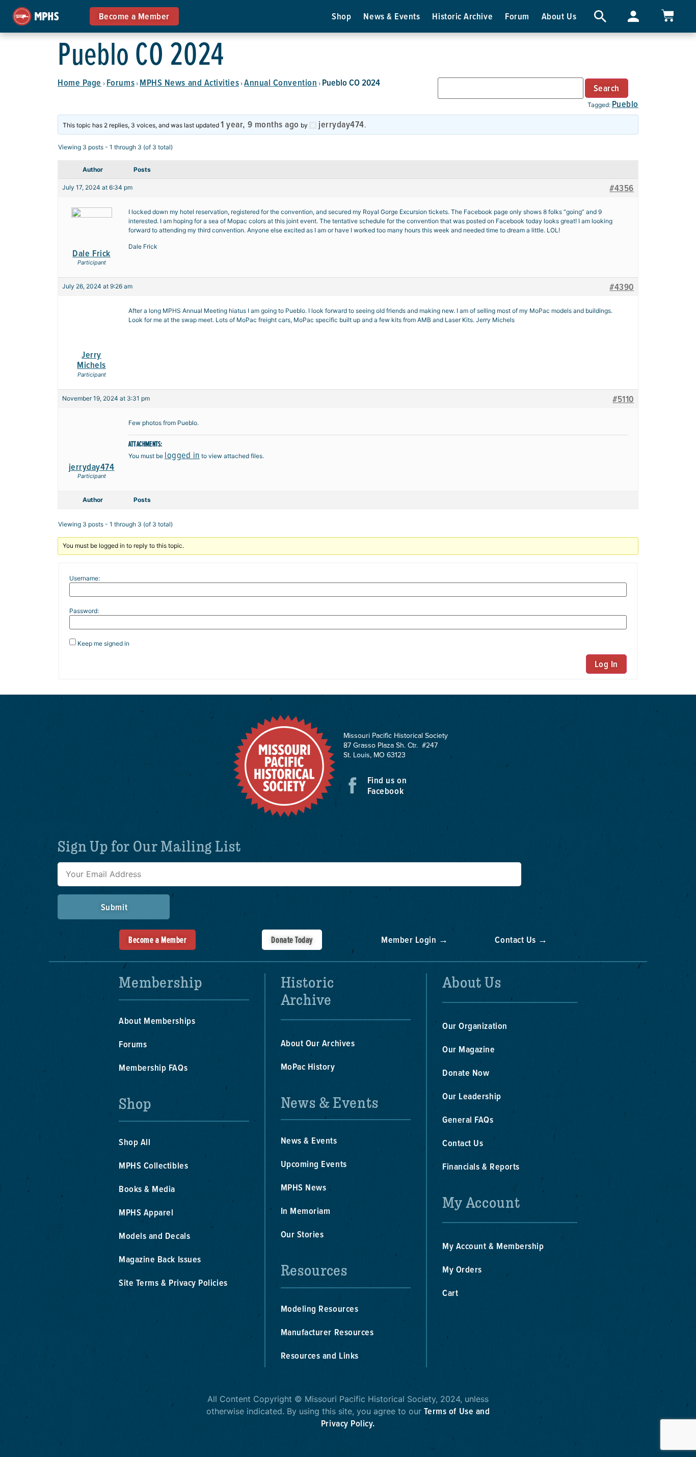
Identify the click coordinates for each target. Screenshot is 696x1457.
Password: (84, 611)
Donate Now (465, 1072)
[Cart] (667, 15)
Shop (341, 16)
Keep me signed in (103, 644)
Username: (84, 578)
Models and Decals (154, 1235)
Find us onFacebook (387, 785)
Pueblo (625, 103)
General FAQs (467, 1119)
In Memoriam (306, 1210)
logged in (182, 454)
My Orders (462, 1269)
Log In (606, 663)
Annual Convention (280, 82)
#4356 (621, 188)
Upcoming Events (314, 1163)
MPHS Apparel (146, 1212)
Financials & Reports (481, 1166)
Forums (120, 82)
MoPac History (308, 1066)
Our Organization (474, 1025)
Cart (450, 1292)
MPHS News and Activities (189, 82)
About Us (559, 16)
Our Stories (302, 1234)
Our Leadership (471, 1096)
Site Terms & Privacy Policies (173, 1282)
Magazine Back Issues (160, 1259)
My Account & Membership (493, 1245)
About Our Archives (318, 1043)
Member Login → (414, 939)
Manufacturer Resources (327, 1332)
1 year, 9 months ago (260, 124)
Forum (517, 16)
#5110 (623, 399)
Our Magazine (468, 1049)
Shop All (134, 1141)
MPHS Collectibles (153, 1165)
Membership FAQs (153, 1067)
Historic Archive (462, 16)
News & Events (391, 16)
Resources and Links (320, 1355)
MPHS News (304, 1187)
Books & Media (147, 1188)
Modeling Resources (320, 1308)
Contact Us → (521, 939)
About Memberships (157, 1020)
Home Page (79, 82)
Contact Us (462, 1142)
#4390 (621, 287)
